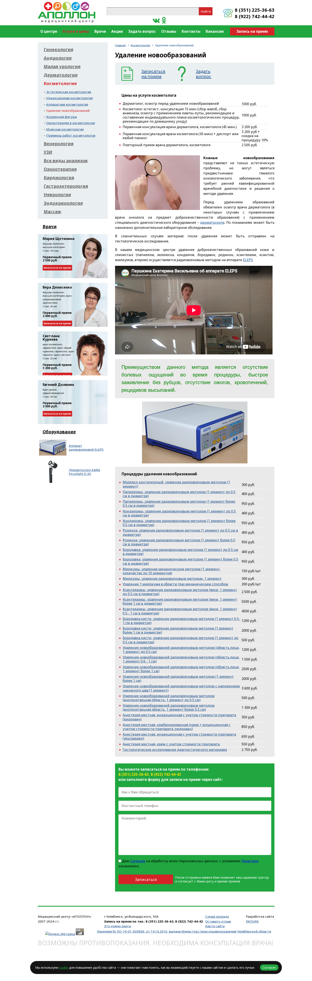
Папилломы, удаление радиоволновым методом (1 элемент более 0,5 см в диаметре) (179, 503)
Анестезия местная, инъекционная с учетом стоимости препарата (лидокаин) (179, 717)
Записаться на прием (57, 267)
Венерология (58, 144)
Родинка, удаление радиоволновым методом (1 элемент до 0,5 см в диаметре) (180, 532)
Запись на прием (252, 31)
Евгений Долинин (58, 384)
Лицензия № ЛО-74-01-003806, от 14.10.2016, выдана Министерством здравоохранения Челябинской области (184, 931)
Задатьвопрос (203, 74)
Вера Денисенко (57, 287)
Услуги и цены (75, 31)
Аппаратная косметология (67, 104)
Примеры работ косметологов (70, 135)
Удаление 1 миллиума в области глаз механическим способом (175, 584)
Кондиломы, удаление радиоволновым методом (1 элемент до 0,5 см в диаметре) (179, 513)
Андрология (58, 58)
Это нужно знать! (117, 926)
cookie (63, 967)
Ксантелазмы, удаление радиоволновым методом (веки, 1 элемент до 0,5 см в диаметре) (180, 591)
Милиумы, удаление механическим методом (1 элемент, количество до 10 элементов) (172, 571)
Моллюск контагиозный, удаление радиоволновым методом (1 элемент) (176, 484)
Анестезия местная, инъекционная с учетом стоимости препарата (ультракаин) (179, 736)
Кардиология (59, 178)
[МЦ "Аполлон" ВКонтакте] (156, 20)
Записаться (146, 879)
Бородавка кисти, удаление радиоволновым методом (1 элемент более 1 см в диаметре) (178, 630)
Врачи (100, 31)
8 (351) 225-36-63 (254, 10)
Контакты (190, 31)
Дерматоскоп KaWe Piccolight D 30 (84, 472)
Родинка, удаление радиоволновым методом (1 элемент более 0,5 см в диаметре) (179, 542)
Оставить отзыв (218, 921)
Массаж (52, 212)
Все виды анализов (66, 161)
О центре (48, 31)
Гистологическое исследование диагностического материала (175, 749)
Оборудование (59, 432)
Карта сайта (215, 926)
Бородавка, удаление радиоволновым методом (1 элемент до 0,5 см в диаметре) (180, 551)
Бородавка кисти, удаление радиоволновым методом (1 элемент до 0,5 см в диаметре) (180, 640)
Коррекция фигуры (61, 117)
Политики (250, 861)
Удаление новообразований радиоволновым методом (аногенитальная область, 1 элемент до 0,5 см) (169, 698)
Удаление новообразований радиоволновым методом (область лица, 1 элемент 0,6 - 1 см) (181, 659)
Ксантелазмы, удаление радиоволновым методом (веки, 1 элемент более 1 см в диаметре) (180, 601)
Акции (117, 31)
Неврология (57, 195)
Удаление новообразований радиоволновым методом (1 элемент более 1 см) (178, 678)
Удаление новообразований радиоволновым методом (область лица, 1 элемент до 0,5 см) (181, 649)
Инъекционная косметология (69, 98)
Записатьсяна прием (153, 74)
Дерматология (60, 75)
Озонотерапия (60, 169)
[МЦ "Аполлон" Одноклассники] (164, 20)
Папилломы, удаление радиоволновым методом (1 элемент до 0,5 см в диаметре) (179, 494)
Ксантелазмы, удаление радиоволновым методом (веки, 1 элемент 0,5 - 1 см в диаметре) (180, 611)
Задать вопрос (142, 31)
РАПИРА (252, 921)
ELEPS (248, 260)
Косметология (140, 45)
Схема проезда (217, 916)
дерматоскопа (212, 222)
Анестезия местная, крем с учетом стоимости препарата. (171, 744)
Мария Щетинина (58, 238)
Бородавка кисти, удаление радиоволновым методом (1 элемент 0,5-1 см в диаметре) (181, 620)
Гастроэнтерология (66, 186)
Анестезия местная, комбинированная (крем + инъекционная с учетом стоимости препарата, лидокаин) (176, 726)
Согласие (137, 861)
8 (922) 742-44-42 (254, 16)
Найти (206, 11)
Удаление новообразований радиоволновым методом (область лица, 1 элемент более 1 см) (181, 669)
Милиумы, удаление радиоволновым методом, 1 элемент (172, 578)
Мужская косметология (65, 129)
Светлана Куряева (51, 338)
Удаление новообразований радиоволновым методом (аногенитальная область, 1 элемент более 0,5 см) (169, 707)
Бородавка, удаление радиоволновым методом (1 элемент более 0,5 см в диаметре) (180, 561)
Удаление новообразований (68, 110)
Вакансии (215, 31)
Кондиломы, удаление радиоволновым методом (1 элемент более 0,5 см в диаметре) (179, 522)
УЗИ (48, 152)
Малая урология (62, 66)
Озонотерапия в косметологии (70, 123)
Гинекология (58, 49)
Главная (120, 45)
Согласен (269, 967)
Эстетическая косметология (68, 92)
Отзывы (168, 31)
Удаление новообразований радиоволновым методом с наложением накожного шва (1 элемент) (181, 688)
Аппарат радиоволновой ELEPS (86, 447)
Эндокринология (63, 203)
